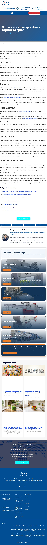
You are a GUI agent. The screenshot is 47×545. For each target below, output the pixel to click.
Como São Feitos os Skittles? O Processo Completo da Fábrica (15, 211)
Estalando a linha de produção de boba (18, 513)
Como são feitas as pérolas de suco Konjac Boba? (13, 197)
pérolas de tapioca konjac (25, 111)
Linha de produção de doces (19, 501)
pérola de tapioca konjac (17, 87)
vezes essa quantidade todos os (30, 118)
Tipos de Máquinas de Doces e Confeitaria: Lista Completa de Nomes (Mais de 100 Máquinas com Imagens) (33, 393)
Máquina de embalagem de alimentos (18, 508)
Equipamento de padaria (18, 497)
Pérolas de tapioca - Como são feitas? (10, 201)
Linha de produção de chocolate (19, 504)
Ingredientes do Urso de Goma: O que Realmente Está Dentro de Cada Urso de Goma (12, 393)
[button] (12, 13)
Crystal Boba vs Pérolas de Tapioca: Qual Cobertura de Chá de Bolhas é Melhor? (19, 191)
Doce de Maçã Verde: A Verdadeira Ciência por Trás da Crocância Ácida (12, 428)
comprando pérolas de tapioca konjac (12, 97)
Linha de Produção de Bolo (19, 517)
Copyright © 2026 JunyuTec (23, 542)
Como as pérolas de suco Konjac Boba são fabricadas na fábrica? (16, 194)
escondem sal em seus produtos (13, 120)
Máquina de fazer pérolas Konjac (9, 207)
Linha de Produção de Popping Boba (10, 204)
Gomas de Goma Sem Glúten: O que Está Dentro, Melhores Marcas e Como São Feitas (33, 428)
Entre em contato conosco (23, 218)
